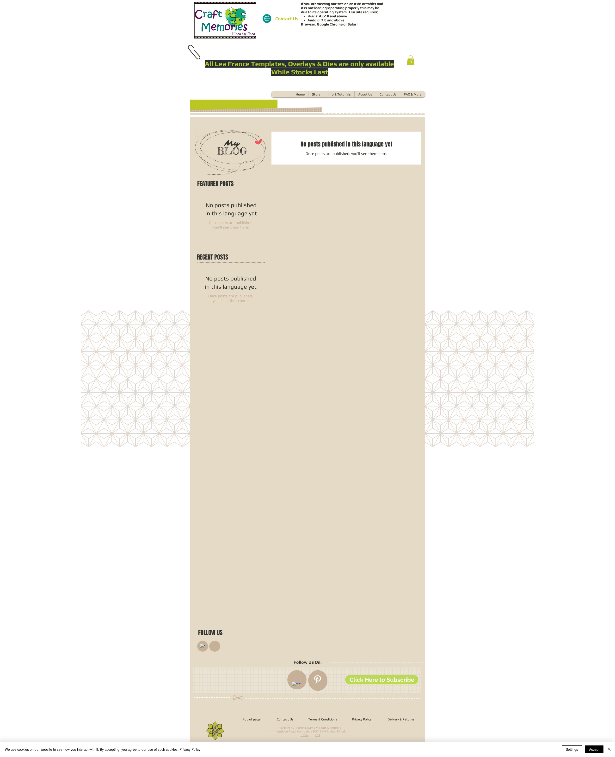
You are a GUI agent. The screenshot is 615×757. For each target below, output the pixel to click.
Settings (572, 749)
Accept (594, 749)
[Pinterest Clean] (317, 679)
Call (317, 735)
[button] (411, 60)
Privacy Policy (189, 749)
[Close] (609, 749)
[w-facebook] (202, 646)
